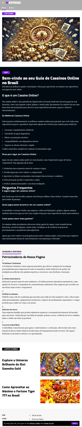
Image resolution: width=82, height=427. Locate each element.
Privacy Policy (35, 423)
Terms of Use (49, 423)
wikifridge (13, 3)
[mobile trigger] (4, 3)
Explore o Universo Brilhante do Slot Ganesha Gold (15, 364)
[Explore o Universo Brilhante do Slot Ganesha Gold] (60, 364)
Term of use (37, 415)
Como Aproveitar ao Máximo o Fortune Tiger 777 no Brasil (18, 391)
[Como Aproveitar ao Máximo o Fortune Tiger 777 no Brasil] (60, 391)
